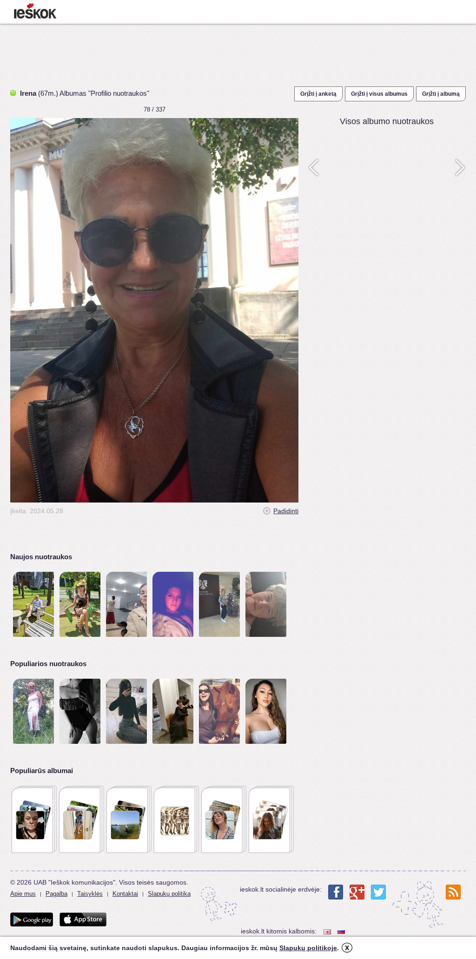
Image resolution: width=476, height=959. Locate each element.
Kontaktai (125, 893)
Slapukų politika (169, 893)
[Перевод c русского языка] (342, 931)
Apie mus (23, 893)
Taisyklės (90, 893)
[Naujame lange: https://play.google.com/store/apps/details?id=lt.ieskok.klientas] (31, 919)
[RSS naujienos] (453, 892)
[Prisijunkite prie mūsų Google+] (357, 892)
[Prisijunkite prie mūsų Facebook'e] (335, 892)
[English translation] (328, 931)
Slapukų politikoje (308, 948)
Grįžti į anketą (318, 94)
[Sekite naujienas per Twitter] (378, 892)
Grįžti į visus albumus (379, 94)
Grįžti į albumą (441, 94)
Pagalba (56, 893)
